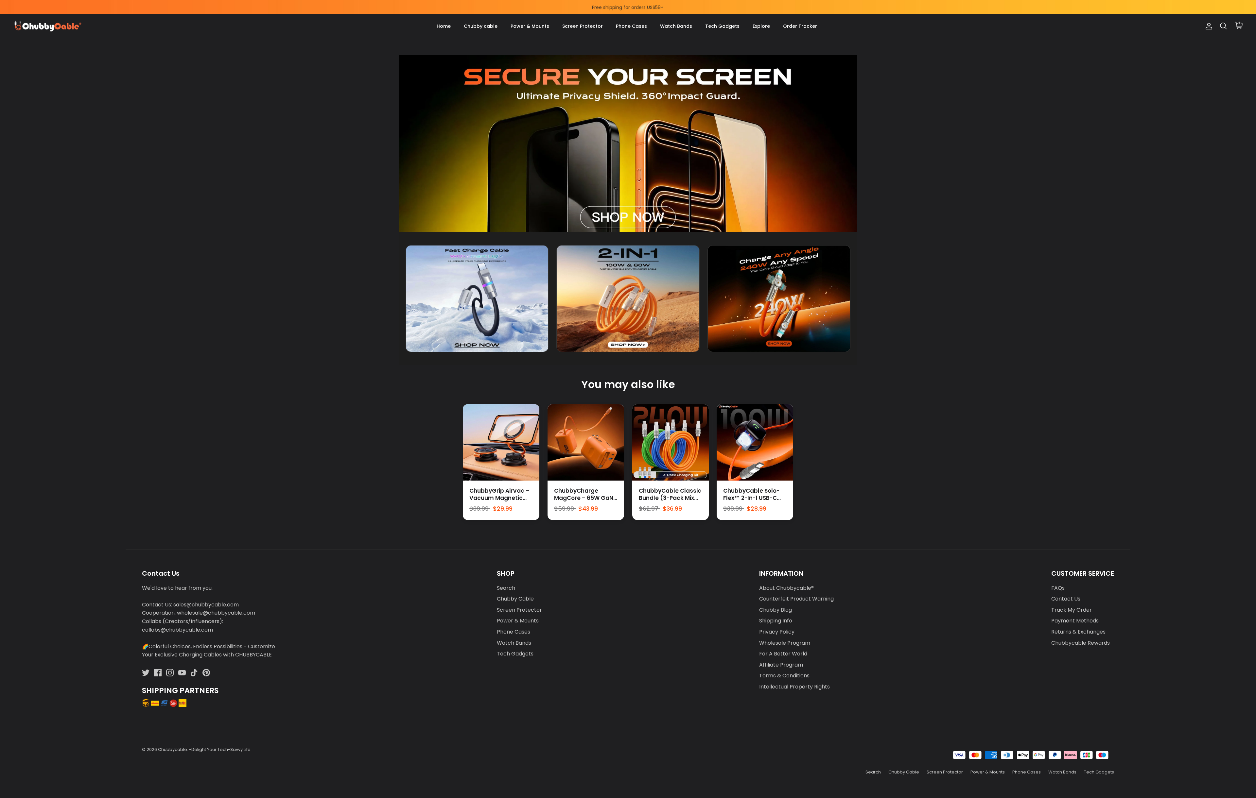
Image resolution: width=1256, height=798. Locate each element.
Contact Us (1065, 599)
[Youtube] (182, 672)
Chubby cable (480, 26)
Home (444, 26)
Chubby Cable (515, 599)
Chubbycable (172, 749)
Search (506, 588)
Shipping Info (775, 620)
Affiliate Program (781, 665)
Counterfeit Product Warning (796, 599)
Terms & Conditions (784, 675)
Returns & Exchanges (1078, 632)
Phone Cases (631, 26)
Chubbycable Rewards (1080, 643)
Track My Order (1071, 610)
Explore (761, 26)
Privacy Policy (776, 632)
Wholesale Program (784, 643)
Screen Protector (582, 26)
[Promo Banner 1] (477, 298)
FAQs (1058, 588)
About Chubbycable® (786, 588)
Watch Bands (676, 26)
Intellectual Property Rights (794, 686)
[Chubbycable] (47, 26)
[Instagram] (170, 672)
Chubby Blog (775, 610)
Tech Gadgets (722, 26)
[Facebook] (158, 672)
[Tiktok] (194, 672)
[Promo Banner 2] (627, 298)
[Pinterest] (206, 672)
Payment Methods (1075, 620)
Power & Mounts (530, 26)
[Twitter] (145, 672)
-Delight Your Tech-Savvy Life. (220, 749)
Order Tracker (800, 26)
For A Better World (783, 653)
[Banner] (628, 143)
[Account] (1207, 26)
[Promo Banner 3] (778, 298)
